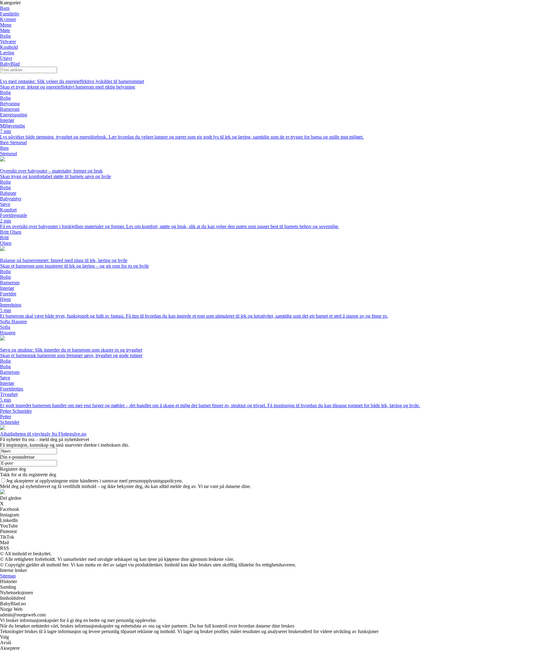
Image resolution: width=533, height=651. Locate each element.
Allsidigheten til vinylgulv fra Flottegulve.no (43, 433)
